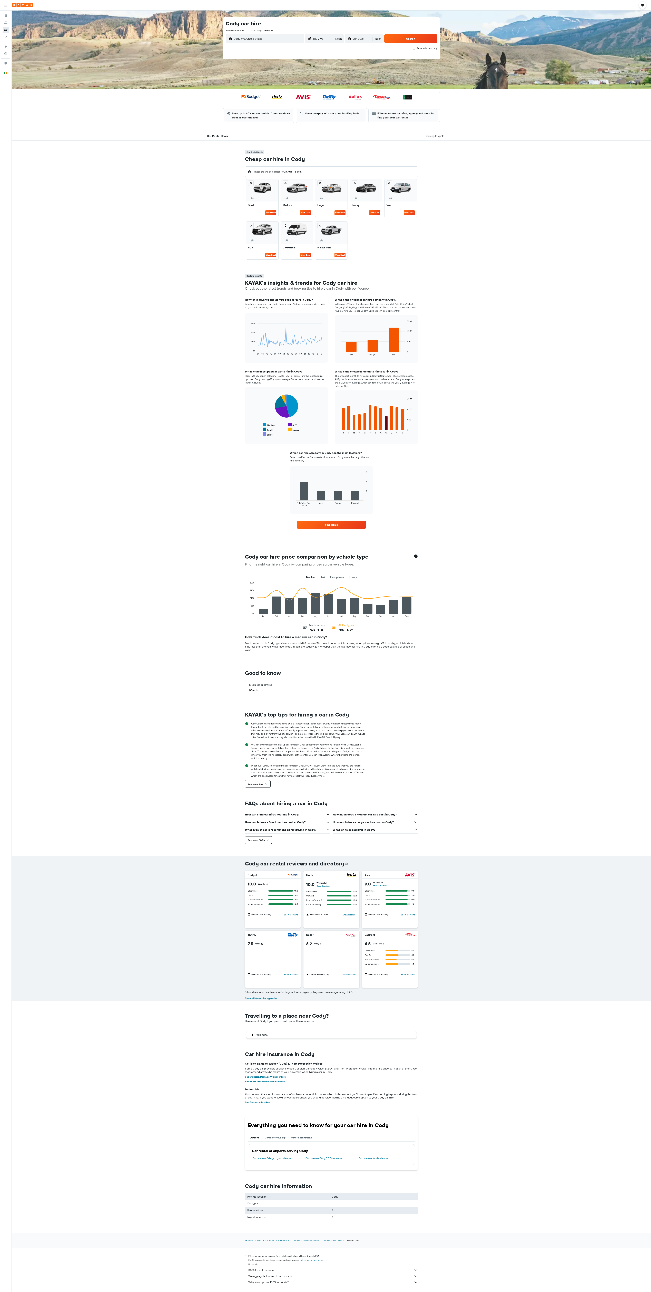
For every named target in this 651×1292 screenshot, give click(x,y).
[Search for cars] (5, 29)
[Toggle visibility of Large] (268, 434)
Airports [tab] (254, 1137)
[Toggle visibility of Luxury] (293, 429)
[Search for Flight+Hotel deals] (5, 37)
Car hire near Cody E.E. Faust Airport (324, 1158)
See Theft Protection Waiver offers (265, 1081)
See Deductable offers (258, 1102)
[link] (331, 525)
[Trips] (5, 63)
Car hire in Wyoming (332, 1240)
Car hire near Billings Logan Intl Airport (272, 1158)
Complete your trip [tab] (275, 1137)
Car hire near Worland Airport (374, 1158)
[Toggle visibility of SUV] (292, 425)
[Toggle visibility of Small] (267, 429)
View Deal (271, 212)
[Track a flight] (5, 53)
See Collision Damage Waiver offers (265, 1076)
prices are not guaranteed (312, 1260)
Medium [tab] (310, 577)
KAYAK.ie (249, 1240)
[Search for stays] (5, 22)
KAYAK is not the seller (261, 1270)
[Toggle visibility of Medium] (269, 425)
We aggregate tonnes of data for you (270, 1276)
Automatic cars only (427, 48)
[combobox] (235, 30)
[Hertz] (351, 875)
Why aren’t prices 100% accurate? (268, 1282)
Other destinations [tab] (301, 1137)
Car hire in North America (277, 1240)
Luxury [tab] (353, 577)
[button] (5, 5)
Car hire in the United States (306, 1240)
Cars (259, 1240)
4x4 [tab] (323, 577)
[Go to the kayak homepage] (22, 5)
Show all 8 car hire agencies (261, 998)
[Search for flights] (5, 15)
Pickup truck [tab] (337, 577)
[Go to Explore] (5, 46)
